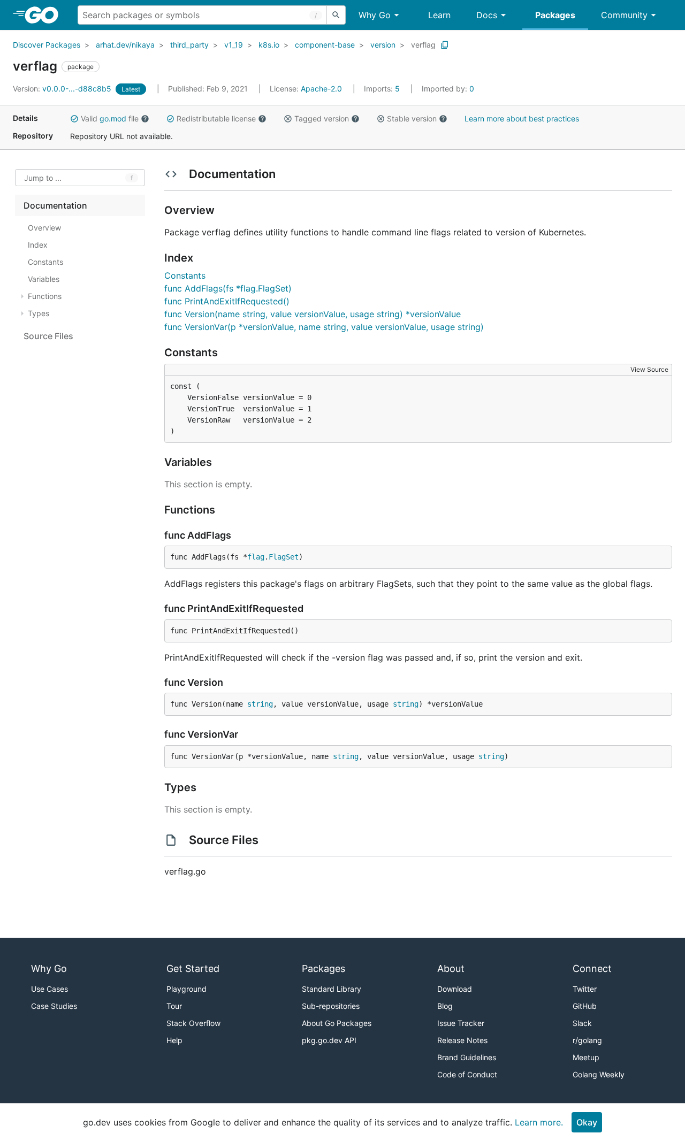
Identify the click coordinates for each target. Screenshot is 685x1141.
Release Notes (462, 1040)
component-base (325, 44)
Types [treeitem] (38, 313)
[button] (74, 118)
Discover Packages (46, 44)
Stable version (412, 118)
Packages (555, 15)
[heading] (45, 15)
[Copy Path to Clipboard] (445, 45)
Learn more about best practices (522, 118)
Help (174, 1040)
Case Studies (54, 1005)
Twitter (585, 988)
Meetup (586, 1057)
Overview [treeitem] (44, 227)
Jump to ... (43, 177)
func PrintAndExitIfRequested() (227, 301)
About (451, 968)
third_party (189, 44)
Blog (445, 1005)
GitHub (585, 1005)
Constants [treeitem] (45, 261)
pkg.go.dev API (329, 1040)
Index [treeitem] (38, 244)
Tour (174, 1005)
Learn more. (539, 1122)
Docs (486, 15)
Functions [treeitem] (45, 296)
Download (454, 988)
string (260, 704)
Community (624, 15)
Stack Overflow (193, 1023)
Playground (186, 988)
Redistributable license (216, 118)
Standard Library (331, 988)
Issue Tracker (460, 1023)
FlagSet (284, 557)
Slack (582, 1023)
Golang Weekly (599, 1074)
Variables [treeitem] (43, 279)
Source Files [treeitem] (48, 336)
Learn (439, 15)
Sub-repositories (331, 1005)
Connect (592, 968)
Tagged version (321, 118)
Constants (185, 275)
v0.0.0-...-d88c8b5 (63, 88)
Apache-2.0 (321, 88)
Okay (586, 1122)
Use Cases (49, 988)
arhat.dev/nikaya (125, 44)
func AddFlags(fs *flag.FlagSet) (228, 288)
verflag (423, 44)
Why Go (375, 15)
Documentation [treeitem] (55, 205)
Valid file (110, 118)
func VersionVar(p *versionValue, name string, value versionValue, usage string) (324, 326)
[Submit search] (336, 15)
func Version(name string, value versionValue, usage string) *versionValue (312, 314)
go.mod (113, 118)
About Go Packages (336, 1023)
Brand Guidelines (466, 1057)
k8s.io (268, 44)
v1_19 (233, 44)
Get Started (192, 968)
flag (255, 557)
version (382, 44)
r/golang (587, 1040)
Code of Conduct (467, 1074)
